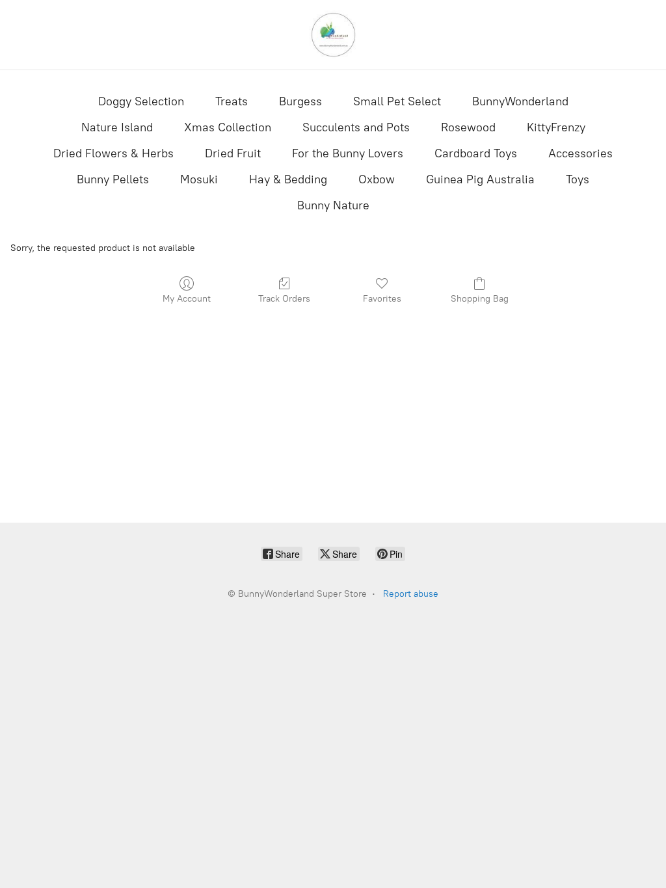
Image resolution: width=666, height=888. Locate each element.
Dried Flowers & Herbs (113, 153)
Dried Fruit (233, 153)
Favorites (382, 298)
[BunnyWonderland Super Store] (333, 35)
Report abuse (410, 593)
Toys (577, 179)
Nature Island (117, 127)
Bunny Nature (333, 205)
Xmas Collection (227, 127)
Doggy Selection (141, 101)
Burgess (300, 101)
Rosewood (468, 127)
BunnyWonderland (520, 101)
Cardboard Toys (475, 153)
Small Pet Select (397, 101)
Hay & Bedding (288, 179)
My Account (187, 298)
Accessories (580, 153)
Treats (231, 101)
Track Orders (284, 298)
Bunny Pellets (113, 179)
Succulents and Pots (356, 127)
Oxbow (376, 179)
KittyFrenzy (556, 127)
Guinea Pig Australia (480, 179)
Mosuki (199, 179)
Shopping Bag (480, 298)
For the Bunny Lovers (347, 153)
